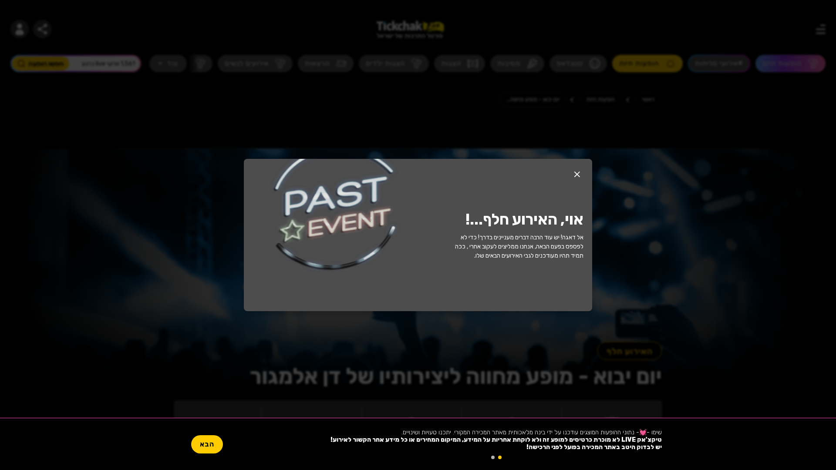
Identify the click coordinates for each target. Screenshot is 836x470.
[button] (576, 174)
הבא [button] (207, 444)
